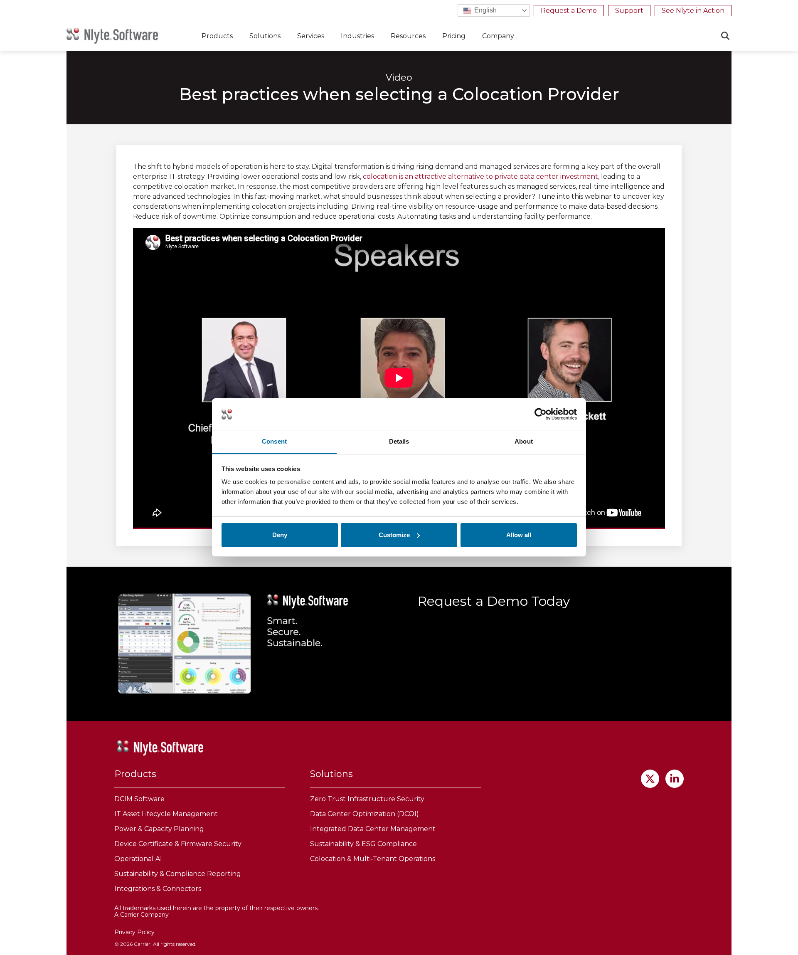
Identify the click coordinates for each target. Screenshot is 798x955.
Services (310, 36)
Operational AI (138, 859)
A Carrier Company (141, 914)
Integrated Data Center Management (373, 829)
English (485, 10)
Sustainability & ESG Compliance (363, 844)
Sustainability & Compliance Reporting (177, 874)
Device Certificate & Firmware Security (177, 844)
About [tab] (524, 441)
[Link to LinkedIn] (674, 779)
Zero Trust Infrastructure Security (367, 799)
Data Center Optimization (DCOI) (364, 814)
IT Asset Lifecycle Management (166, 814)
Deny (279, 534)
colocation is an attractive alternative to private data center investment (480, 176)
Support (629, 11)
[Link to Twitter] (650, 779)
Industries (357, 36)
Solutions (265, 36)
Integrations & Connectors (157, 889)
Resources (408, 36)
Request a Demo (569, 11)
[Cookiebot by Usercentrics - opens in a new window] (540, 414)
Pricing (454, 36)
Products (217, 36)
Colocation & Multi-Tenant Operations (372, 859)
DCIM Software (139, 799)
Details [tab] (399, 441)
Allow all (518, 534)
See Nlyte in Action (693, 11)
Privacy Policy (134, 932)
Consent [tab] (274, 441)
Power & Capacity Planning (159, 829)
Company (498, 36)
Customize (394, 534)
